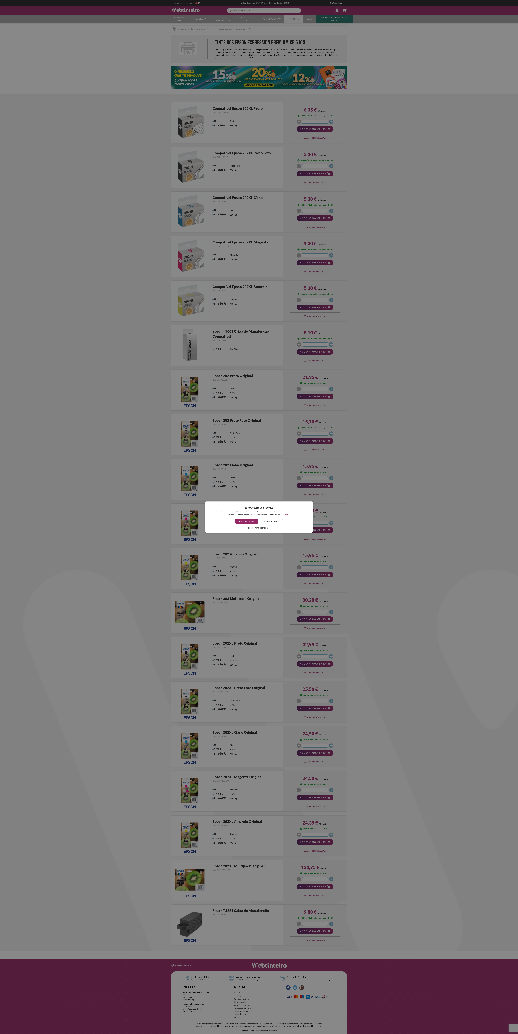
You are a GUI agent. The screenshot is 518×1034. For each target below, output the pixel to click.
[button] (259, 528)
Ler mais (287, 515)
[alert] (259, 517)
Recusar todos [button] (271, 521)
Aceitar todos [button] (246, 521)
